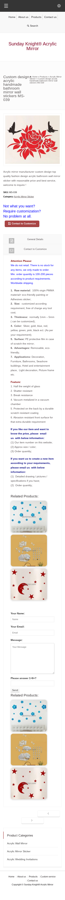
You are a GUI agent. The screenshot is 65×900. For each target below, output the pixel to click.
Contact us (50, 17)
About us (23, 17)
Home (11, 17)
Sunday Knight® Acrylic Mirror (32, 46)
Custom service (48, 876)
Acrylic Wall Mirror (17, 843)
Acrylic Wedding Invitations (22, 859)
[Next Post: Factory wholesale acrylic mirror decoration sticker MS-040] (32, 820)
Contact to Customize (24, 223)
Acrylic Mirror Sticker (24, 196)
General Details (35, 239)
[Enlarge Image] (32, 116)
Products (36, 17)
